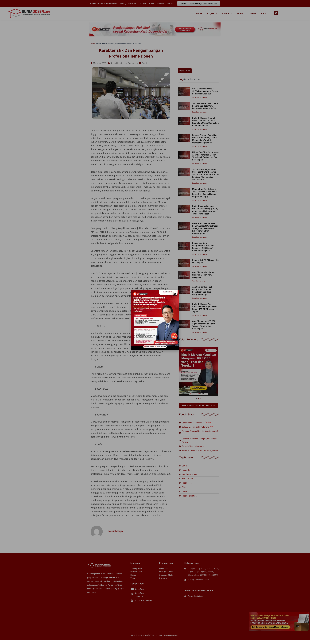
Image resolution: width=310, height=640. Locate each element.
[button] (175, 293)
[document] (155, 320)
